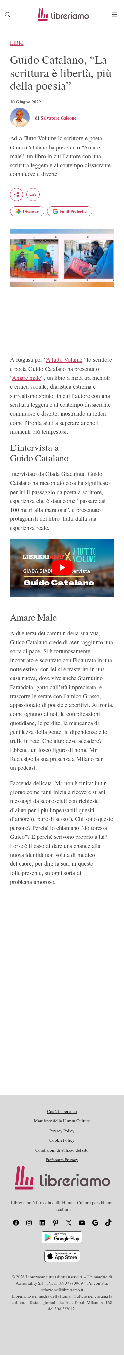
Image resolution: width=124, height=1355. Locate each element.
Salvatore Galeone (58, 117)
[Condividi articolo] (16, 194)
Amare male (26, 377)
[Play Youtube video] (62, 568)
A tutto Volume (64, 359)
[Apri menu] (114, 14)
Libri (17, 42)
